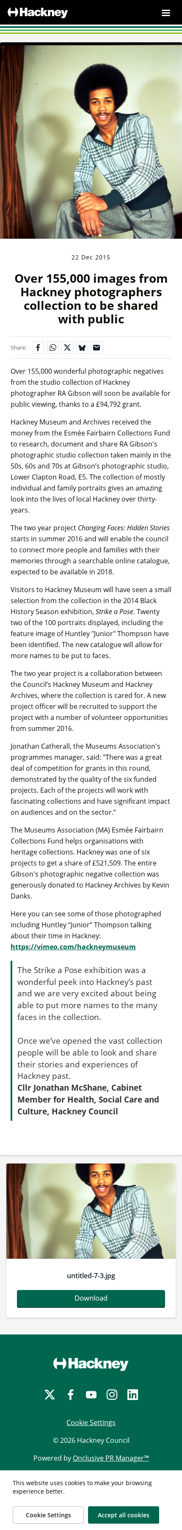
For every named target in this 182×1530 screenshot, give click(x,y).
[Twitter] (49, 1394)
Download (91, 1298)
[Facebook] (70, 1394)
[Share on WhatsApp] (53, 347)
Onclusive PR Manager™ (111, 1458)
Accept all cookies (123, 1515)
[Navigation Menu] (165, 12)
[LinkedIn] (132, 1394)
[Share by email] (96, 347)
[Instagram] (112, 1394)
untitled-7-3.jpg (91, 1275)
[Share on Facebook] (38, 347)
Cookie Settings (91, 1422)
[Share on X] (67, 347)
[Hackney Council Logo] (91, 1364)
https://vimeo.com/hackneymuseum (73, 946)
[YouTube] (91, 1394)
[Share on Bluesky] (82, 347)
